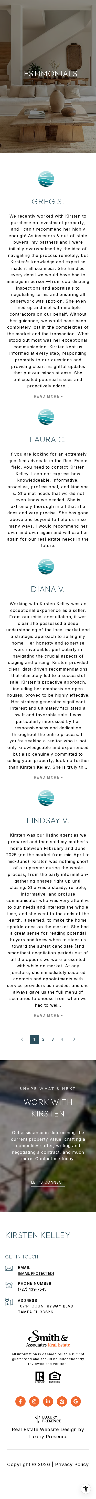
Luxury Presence (48, 1436)
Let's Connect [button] (48, 1182)
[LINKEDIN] (48, 1401)
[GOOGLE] (76, 1401)
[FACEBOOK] (20, 1401)
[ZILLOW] (62, 1401)
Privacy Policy (72, 1464)
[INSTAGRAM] (34, 1401)
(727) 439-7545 (32, 1289)
